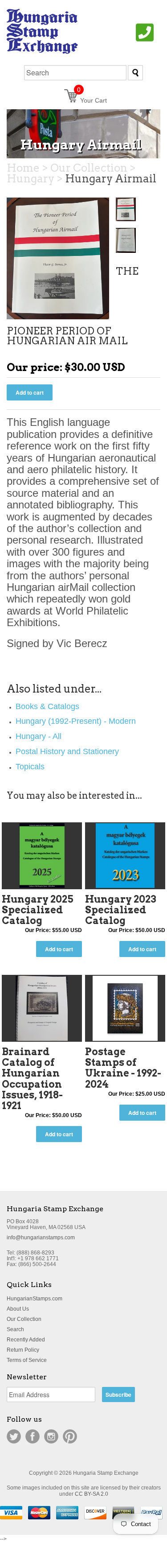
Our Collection (24, 1319)
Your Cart (92, 100)
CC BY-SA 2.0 (91, 1494)
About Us (18, 1309)
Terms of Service (27, 1360)
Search (15, 1329)
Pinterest (70, 1436)
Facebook (32, 1436)
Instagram (51, 1436)
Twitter (14, 1436)
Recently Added (26, 1340)
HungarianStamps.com (34, 1298)
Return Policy (23, 1350)
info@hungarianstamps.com (41, 1237)
